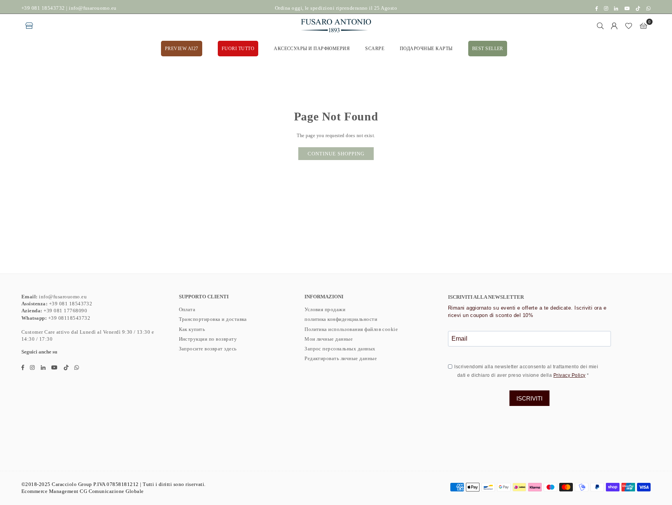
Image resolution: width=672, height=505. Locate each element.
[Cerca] (600, 26)
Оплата (187, 309)
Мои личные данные (328, 339)
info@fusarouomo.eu (93, 8)
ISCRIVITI (529, 398)
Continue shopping (336, 154)
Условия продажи (324, 309)
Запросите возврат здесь (208, 349)
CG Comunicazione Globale (112, 491)
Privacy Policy (569, 375)
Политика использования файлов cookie (351, 329)
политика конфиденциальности (340, 319)
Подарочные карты (426, 48)
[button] (643, 26)
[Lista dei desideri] (628, 26)
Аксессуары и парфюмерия (312, 48)
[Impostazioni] (614, 26)
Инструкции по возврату (208, 339)
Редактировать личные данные (340, 358)
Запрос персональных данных (339, 349)
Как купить (192, 329)
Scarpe (374, 48)
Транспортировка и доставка (213, 319)
